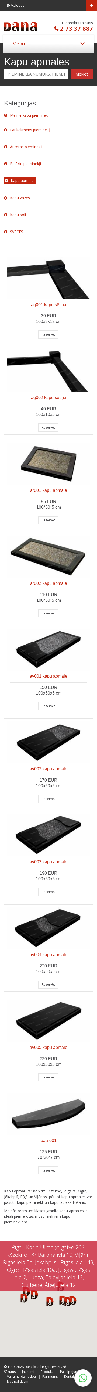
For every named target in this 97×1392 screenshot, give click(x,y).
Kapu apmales (23, 180)
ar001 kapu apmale (48, 490)
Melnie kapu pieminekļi (30, 115)
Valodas (18, 5)
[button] (68, 1301)
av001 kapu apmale (48, 676)
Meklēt (81, 74)
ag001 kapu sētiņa (48, 304)
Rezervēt (48, 334)
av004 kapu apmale (48, 954)
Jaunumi (28, 1371)
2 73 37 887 (76, 28)
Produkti (47, 1371)
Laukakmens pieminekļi (30, 129)
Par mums (50, 1376)
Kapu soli (18, 214)
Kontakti (70, 1376)
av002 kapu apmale (48, 769)
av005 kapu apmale (48, 1047)
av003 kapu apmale (48, 862)
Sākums (10, 1371)
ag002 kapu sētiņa (48, 397)
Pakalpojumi (69, 1371)
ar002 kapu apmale (48, 583)
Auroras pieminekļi (26, 146)
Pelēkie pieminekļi (25, 163)
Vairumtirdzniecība (21, 1376)
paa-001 (49, 1140)
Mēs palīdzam (17, 1381)
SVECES (16, 231)
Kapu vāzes (20, 197)
